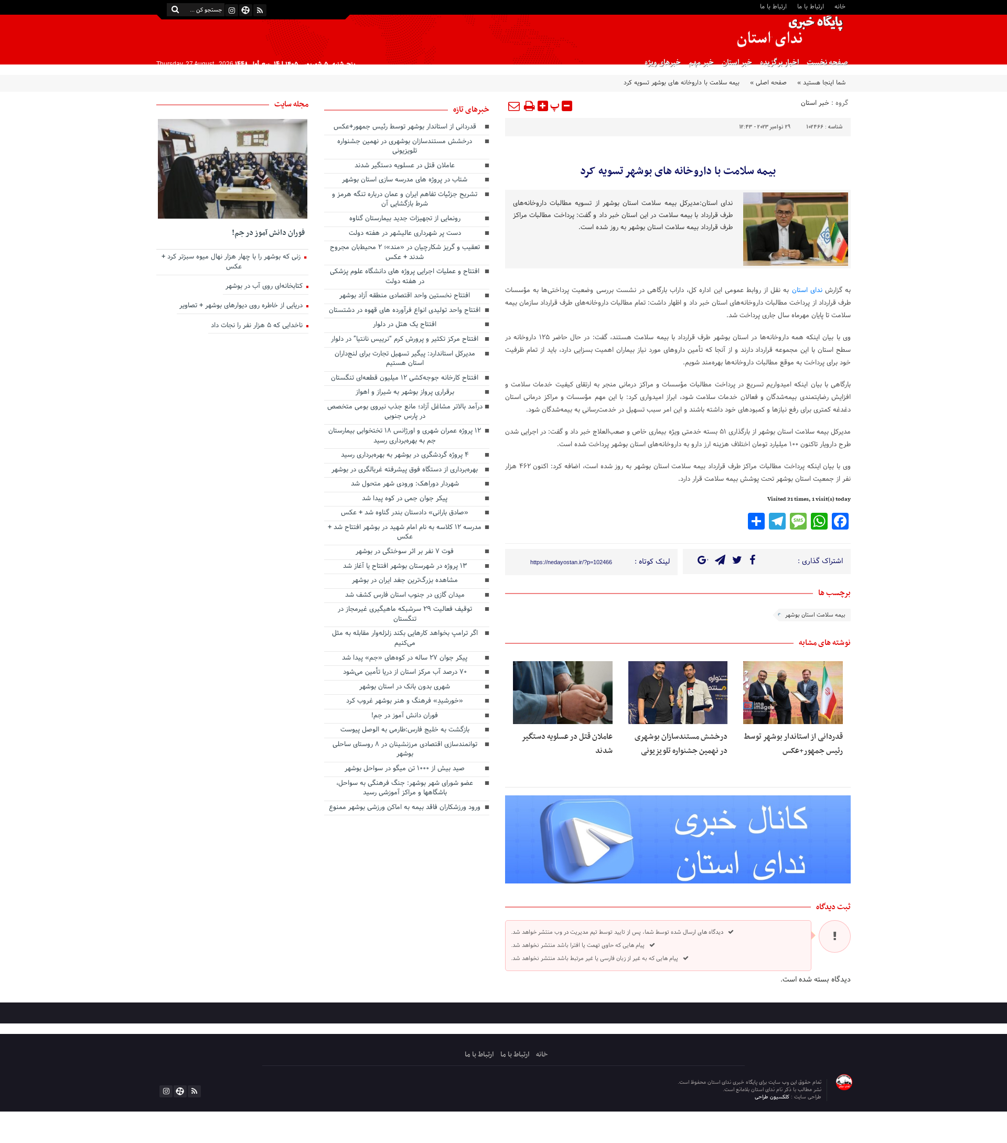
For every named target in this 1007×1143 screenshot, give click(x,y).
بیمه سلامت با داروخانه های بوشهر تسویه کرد (678, 171)
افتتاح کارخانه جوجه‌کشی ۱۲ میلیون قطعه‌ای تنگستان (404, 378)
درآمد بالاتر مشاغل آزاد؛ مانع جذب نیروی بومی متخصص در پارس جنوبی (405, 412)
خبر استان (737, 62)
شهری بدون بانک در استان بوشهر (404, 687)
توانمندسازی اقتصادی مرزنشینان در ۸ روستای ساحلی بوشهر (405, 750)
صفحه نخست (827, 62)
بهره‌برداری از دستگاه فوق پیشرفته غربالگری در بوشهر (404, 470)
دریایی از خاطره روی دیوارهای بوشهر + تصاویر (242, 306)
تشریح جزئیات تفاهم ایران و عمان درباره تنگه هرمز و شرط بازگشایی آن (404, 200)
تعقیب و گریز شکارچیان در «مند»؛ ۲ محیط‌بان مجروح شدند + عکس (405, 253)
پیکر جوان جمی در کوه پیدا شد (404, 499)
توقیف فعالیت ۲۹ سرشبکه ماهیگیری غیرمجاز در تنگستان (405, 615)
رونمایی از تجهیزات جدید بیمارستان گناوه (404, 219)
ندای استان (808, 290)
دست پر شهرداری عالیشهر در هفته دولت (405, 234)
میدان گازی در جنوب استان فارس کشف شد (405, 595)
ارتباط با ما (810, 6)
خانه (839, 6)
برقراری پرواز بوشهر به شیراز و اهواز (405, 392)
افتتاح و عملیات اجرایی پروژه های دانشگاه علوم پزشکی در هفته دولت (404, 277)
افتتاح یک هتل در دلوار (404, 325)
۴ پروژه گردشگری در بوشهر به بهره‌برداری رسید (405, 455)
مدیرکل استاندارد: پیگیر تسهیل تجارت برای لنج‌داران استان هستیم (405, 359)
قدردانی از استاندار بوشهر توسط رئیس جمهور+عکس (793, 743)
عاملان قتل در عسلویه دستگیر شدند (405, 166)
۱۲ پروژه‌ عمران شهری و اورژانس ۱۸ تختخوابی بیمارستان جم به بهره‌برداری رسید (404, 436)
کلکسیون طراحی (773, 1097)
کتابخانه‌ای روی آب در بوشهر (265, 287)
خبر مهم (701, 62)
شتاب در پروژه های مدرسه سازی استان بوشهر (404, 180)
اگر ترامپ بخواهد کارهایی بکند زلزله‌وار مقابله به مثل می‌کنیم (405, 639)
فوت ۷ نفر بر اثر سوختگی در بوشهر (405, 552)
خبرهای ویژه (663, 62)
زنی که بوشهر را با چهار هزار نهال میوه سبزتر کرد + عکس (232, 262)
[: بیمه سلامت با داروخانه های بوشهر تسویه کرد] (514, 106)
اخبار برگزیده (779, 62)
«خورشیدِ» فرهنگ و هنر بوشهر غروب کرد (404, 701)
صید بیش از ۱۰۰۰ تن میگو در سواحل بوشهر (405, 769)
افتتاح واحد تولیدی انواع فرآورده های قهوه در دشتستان (404, 311)
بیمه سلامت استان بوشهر (815, 615)
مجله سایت (291, 104)
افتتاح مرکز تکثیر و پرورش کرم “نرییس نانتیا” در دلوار (404, 340)
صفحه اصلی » (768, 83)
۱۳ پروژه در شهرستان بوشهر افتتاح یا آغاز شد (405, 567)
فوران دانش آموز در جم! (404, 716)
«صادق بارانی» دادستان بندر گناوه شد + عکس (404, 513)
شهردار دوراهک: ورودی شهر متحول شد (405, 484)
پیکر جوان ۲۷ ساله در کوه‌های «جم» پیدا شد (404, 658)
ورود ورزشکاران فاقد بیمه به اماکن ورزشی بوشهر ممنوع (404, 808)
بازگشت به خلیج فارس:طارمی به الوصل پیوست (404, 730)
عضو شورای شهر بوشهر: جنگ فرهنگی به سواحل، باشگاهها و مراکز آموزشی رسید (404, 789)
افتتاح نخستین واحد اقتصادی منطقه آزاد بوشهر (404, 296)
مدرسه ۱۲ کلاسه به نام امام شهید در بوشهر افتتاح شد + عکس (404, 533)
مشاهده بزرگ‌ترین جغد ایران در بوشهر (405, 581)
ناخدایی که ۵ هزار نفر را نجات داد (258, 326)
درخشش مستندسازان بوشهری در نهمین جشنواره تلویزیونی (681, 743)
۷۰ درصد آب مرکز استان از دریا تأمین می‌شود (405, 672)
